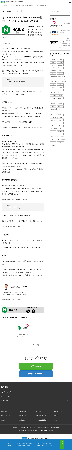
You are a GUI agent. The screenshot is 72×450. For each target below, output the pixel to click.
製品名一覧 (4, 411)
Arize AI (53, 59)
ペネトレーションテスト (56, 95)
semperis (53, 65)
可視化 (53, 84)
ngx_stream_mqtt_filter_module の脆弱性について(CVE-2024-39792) (29, 5)
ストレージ (60, 92)
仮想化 (53, 145)
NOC (60, 120)
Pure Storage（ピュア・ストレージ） (59, 76)
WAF (60, 90)
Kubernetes (63, 81)
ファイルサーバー (55, 81)
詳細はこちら (48, 445)
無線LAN (53, 120)
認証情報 (60, 103)
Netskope (53, 103)
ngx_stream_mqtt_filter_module (11, 226)
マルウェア (60, 142)
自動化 (62, 136)
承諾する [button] (62, 444)
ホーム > (5, 5)
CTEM (53, 98)
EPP (53, 123)
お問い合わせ (36, 366)
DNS (53, 90)
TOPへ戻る (36, 345)
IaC (53, 139)
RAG (53, 101)
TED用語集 (21, 420)
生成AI (60, 70)
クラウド (60, 114)
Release (53, 112)
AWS (53, 62)
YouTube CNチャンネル (27, 427)
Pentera (60, 98)
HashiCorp (53, 109)
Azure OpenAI (61, 101)
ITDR (53, 106)
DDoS (60, 87)
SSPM (60, 109)
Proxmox (60, 68)
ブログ (55, 420)
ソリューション (22, 411)
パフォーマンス (54, 136)
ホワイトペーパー (6, 415)
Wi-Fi (61, 117)
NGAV (60, 123)
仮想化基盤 (53, 70)
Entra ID (60, 65)
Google (60, 62)
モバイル (53, 92)
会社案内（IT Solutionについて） (28, 430)
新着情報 (15, 427)
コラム (3, 420)
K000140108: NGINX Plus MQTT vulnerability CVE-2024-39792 (22, 127)
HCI (53, 131)
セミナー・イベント (59, 411)
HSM (53, 73)
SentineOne (53, 117)
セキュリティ (54, 128)
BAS (60, 84)
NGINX (60, 134)
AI (53, 134)
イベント (60, 106)
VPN (53, 79)
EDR (60, 125)
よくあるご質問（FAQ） (43, 420)
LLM (53, 87)
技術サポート (57, 415)
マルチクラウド (61, 139)
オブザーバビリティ (62, 79)
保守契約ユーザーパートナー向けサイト (48, 427)
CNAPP (53, 114)
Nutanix (61, 128)
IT (53, 142)
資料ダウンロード (36, 373)
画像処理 (60, 131)
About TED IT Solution (47, 430)
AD (53, 68)
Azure (60, 59)
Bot (60, 73)
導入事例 (38, 411)
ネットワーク (61, 112)
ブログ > (10, 5)
